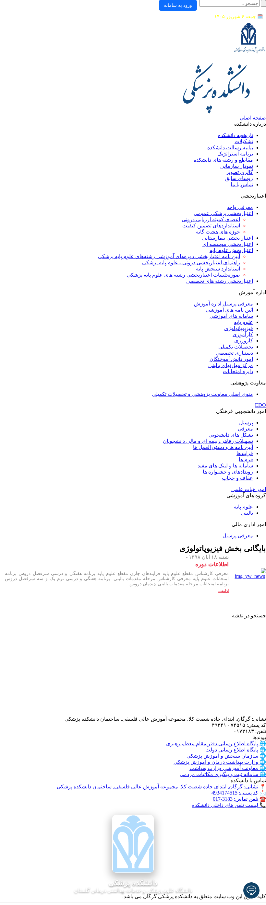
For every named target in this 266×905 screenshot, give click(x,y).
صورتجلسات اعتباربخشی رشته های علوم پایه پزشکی (183, 275)
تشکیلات (244, 141)
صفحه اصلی (253, 117)
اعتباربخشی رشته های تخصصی (219, 281)
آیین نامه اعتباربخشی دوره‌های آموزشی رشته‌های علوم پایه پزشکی (169, 256)
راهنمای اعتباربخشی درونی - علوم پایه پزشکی (191, 262)
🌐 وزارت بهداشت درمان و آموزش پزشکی (220, 762)
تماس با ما (242, 184)
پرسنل (246, 422)
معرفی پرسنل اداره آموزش (223, 303)
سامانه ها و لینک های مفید (225, 465)
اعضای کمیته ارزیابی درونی (211, 219)
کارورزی (243, 340)
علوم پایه (243, 322)
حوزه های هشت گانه (218, 232)
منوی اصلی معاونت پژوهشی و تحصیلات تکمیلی (202, 394)
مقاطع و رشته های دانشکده (223, 160)
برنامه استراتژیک (235, 153)
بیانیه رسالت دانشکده (230, 147)
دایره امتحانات (238, 371)
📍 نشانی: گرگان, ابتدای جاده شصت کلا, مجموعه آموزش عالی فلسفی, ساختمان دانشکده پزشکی (161, 786)
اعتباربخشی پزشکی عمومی (223, 213)
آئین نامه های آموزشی (229, 310)
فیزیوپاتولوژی (238, 328)
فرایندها (244, 453)
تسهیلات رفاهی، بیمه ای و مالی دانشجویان (208, 441)
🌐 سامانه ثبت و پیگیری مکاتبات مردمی (223, 774)
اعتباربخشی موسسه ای (227, 244)
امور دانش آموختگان (231, 359)
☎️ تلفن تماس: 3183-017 (239, 799)
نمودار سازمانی (236, 166)
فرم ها (246, 459)
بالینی (247, 513)
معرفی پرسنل (238, 535)
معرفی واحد (240, 207)
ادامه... (223, 591)
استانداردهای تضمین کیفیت (211, 225)
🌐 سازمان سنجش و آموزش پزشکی (226, 756)
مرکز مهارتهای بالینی (230, 365)
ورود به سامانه (178, 5)
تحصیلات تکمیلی (235, 346)
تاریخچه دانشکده (235, 135)
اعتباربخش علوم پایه (231, 250)
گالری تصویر (239, 172)
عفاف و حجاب (237, 478)
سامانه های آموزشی (231, 316)
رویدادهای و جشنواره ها (228, 472)
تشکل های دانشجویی (231, 435)
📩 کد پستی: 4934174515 (239, 793)
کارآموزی (243, 334)
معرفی (245, 428)
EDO (260, 405)
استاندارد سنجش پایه (218, 268)
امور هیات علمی (248, 489)
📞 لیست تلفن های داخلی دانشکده (229, 805)
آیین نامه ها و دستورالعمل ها (223, 447)
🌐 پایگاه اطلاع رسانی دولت (235, 749)
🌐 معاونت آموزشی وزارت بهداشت (227, 768)
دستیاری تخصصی (234, 353)
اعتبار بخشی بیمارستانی (227, 238)
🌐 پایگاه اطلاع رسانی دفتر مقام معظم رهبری (216, 743)
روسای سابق (239, 178)
